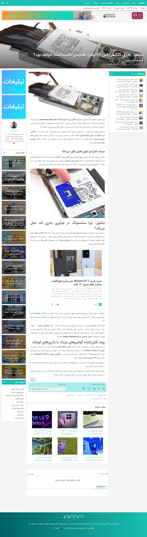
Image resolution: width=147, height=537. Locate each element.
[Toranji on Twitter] (78, 517)
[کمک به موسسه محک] (109, 15)
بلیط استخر (19, 402)
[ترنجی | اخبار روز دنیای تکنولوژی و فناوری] (142, 3)
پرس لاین (20, 411)
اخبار (134, 3)
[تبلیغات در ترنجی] (38, 15)
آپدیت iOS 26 (106, 8)
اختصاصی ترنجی (106, 3)
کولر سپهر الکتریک (17, 408)
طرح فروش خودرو (17, 392)
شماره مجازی (19, 418)
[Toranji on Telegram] (69, 517)
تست (117, 3)
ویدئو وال (20, 414)
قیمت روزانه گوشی (17, 389)
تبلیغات (95, 3)
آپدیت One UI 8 (132, 8)
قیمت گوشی (19, 398)
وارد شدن (30, 474)
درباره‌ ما (87, 3)
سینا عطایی (130, 60)
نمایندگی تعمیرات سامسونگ (14, 395)
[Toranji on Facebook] (82, 517)
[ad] (14, 82)
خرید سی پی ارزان (17, 405)
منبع (33, 379)
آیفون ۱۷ (142, 8)
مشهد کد (56, 528)
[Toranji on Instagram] (73, 517)
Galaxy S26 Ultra (96, 399)
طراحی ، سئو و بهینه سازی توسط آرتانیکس (78, 528)
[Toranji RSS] (64, 517)
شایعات (109, 64)
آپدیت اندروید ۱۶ (118, 8)
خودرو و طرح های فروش (91, 8)
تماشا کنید (126, 3)
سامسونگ (116, 64)
